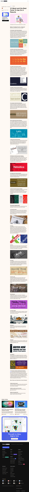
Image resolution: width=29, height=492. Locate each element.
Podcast (3, 455)
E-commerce (11, 469)
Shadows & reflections (21, 458)
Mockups (19, 455)
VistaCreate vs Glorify (5, 472)
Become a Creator (12, 461)
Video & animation (20, 464)
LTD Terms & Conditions (19, 488)
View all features (20, 451)
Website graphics (12, 473)
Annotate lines (20, 454)
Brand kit (19, 461)
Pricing (11, 451)
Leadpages (11, 454)
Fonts (11, 371)
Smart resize (19, 462)
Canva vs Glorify (4, 469)
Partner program (12, 458)
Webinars (3, 454)
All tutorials (3, 451)
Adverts (11, 472)
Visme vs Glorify (4, 473)
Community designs (12, 476)
